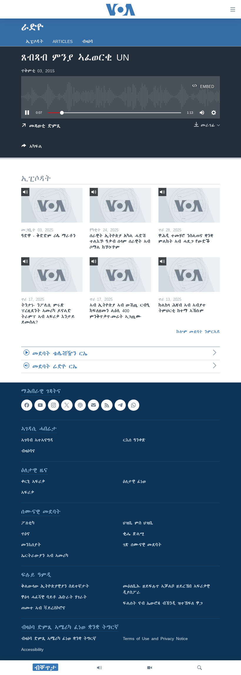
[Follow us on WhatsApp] (133, 405)
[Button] (31, 147)
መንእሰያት (31, 544)
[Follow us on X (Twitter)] (66, 405)
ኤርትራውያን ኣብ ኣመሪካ (44, 555)
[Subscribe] (93, 405)
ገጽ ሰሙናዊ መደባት (142, 544)
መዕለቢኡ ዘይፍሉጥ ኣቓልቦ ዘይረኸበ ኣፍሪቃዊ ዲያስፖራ (166, 589)
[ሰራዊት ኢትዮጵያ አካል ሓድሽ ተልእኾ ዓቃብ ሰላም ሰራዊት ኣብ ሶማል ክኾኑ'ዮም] (120, 205)
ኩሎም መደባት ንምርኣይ (198, 331)
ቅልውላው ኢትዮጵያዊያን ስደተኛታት (55, 586)
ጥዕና (25, 534)
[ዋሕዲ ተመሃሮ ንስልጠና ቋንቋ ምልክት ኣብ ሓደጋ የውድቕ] (189, 205)
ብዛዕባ (87, 41)
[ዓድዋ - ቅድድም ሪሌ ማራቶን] (52, 205)
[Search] (199, 667)
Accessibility (32, 649)
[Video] (149, 667)
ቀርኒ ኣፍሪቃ (33, 481)
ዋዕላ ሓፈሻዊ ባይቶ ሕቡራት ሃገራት (54, 597)
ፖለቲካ (27, 523)
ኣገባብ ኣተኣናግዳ (37, 440)
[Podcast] (80, 405)
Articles (63, 41)
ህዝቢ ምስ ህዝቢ (138, 523)
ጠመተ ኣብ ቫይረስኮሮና (43, 608)
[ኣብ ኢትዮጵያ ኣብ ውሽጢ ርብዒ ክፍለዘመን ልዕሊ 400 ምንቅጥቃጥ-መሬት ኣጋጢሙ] (120, 274)
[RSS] (106, 405)
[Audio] (99, 667)
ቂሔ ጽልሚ (133, 534)
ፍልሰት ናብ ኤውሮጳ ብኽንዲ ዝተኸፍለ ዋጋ (162, 603)
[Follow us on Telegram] (120, 405)
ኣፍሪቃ (27, 492)
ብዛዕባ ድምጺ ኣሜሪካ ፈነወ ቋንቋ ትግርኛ (58, 638)
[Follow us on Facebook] (26, 405)
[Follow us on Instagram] (53, 405)
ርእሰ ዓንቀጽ (134, 440)
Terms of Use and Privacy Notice (155, 638)
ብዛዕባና (28, 451)
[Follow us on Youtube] (40, 405)
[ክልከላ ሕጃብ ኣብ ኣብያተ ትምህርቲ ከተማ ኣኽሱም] (189, 274)
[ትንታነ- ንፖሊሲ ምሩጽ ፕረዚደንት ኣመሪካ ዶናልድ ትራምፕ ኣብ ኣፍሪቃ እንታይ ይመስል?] (52, 274)
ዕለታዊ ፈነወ (134, 481)
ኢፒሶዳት (34, 41)
